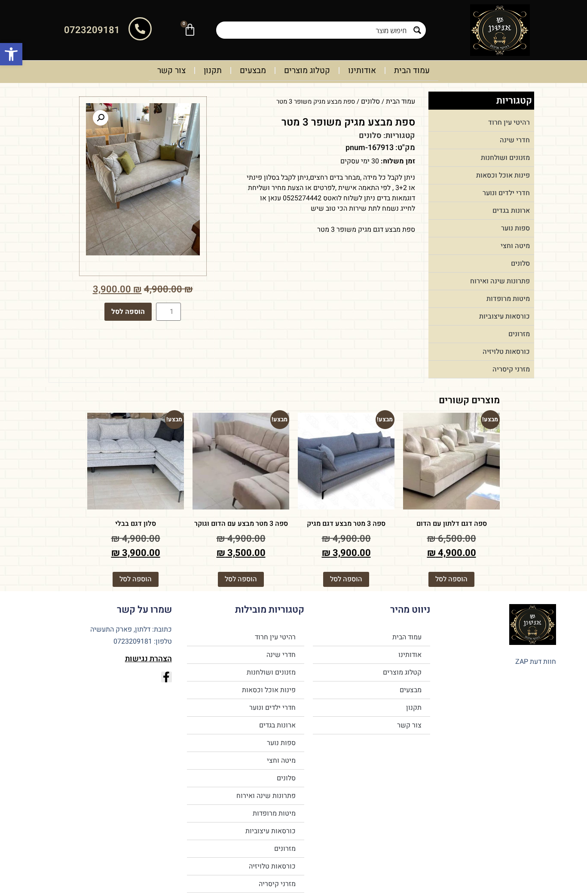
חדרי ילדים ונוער (506, 193)
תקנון (213, 70)
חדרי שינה (515, 140)
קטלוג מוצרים (307, 70)
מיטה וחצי (515, 246)
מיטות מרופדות (508, 299)
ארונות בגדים (511, 211)
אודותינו (362, 70)
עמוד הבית (412, 70)
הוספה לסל (128, 312)
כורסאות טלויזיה (506, 352)
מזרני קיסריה (511, 369)
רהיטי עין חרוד (509, 122)
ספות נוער (515, 228)
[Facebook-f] (166, 677)
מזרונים (519, 334)
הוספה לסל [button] (451, 579)
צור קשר (171, 70)
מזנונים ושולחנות (505, 158)
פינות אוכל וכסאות (503, 175)
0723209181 (92, 30)
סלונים (520, 263)
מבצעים (253, 70)
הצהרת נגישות (148, 659)
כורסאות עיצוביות (504, 316)
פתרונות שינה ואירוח (500, 281)
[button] (11, 54)
